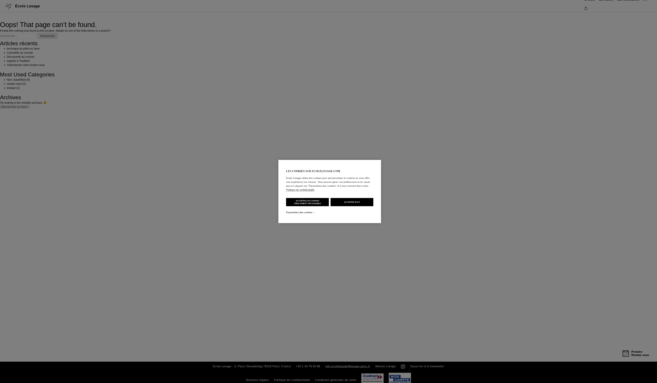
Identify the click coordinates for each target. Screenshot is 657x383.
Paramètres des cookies (299, 212)
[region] (329, 191)
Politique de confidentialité (300, 189)
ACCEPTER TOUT (352, 202)
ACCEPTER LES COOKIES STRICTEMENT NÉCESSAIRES (307, 202)
